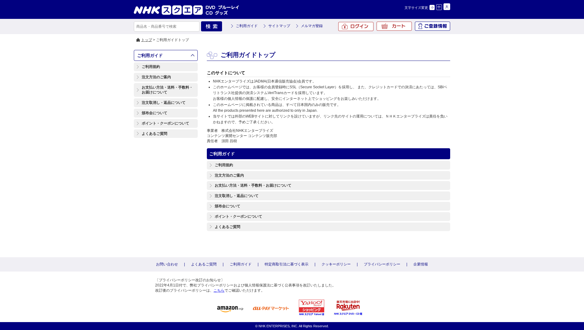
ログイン (356, 26)
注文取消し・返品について (164, 102)
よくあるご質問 (154, 134)
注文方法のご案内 (156, 77)
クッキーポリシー (336, 264)
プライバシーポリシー (382, 264)
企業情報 (420, 264)
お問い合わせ (167, 264)
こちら (219, 290)
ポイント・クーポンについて (165, 123)
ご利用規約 (151, 67)
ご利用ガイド (247, 26)
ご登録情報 (432, 26)
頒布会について (154, 113)
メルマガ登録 (312, 26)
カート (394, 26)
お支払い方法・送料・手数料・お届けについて (167, 90)
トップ (146, 40)
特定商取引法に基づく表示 (286, 264)
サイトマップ (279, 26)
